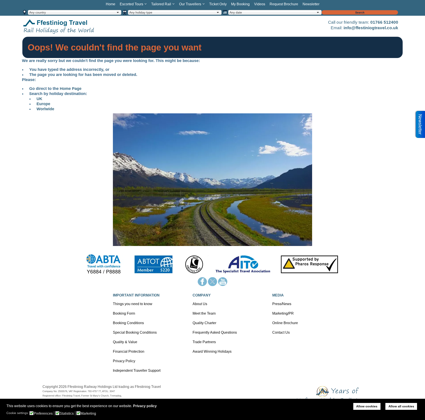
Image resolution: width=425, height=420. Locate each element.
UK (39, 99)
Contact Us (281, 332)
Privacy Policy (124, 361)
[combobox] (74, 12)
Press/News (281, 304)
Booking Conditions (128, 323)
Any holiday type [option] (140, 12)
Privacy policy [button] (145, 406)
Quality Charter (204, 323)
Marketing (88, 413)
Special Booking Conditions (135, 332)
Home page (65, 26)
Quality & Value (125, 342)
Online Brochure (285, 323)
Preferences (43, 413)
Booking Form (124, 313)
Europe (43, 104)
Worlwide (45, 109)
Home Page (70, 88)
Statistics (67, 413)
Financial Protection (128, 351)
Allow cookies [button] (366, 406)
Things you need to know (132, 304)
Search (359, 12)
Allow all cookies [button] (401, 406)
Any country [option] (37, 12)
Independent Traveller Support (136, 370)
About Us (200, 304)
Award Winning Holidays (212, 351)
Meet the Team (204, 313)
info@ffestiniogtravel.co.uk (371, 27)
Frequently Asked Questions (215, 332)
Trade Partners (204, 342)
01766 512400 (384, 22)
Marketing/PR (283, 313)
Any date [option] (236, 12)
